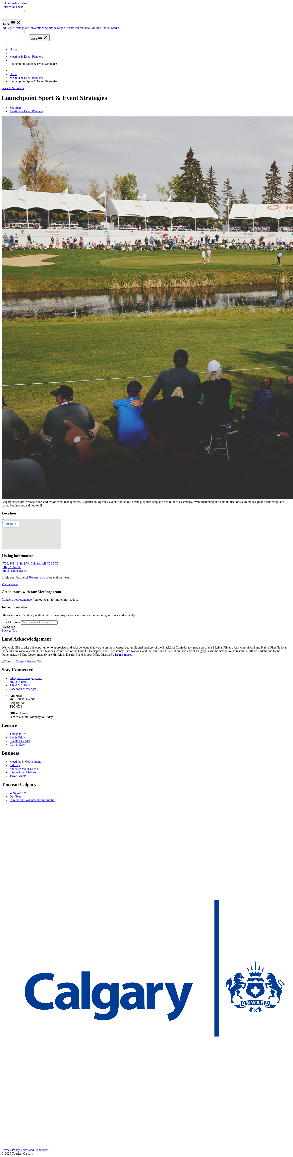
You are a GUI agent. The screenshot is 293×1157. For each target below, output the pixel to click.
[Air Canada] (11, 1069)
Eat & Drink (17, 737)
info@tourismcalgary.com (26, 678)
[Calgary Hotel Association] (146, 898)
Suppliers (15, 107)
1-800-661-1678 (20, 685)
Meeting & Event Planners (26, 56)
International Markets (88, 28)
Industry (7, 28)
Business (17, 7)
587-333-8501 (19, 681)
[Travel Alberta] (19, 1052)
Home (13, 49)
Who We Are (18, 793)
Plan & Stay (17, 744)
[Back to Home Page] (14, 661)
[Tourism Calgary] (15, 17)
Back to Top (9, 630)
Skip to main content (15, 3)
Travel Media (110, 28)
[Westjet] (146, 1146)
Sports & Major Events (59, 28)
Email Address (11, 622)
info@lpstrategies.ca (14, 570)
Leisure (7, 7)
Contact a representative (17, 599)
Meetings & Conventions (28, 28)
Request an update (40, 577)
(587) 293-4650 (11, 567)
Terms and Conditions (34, 1150)
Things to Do (18, 733)
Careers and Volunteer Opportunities (32, 800)
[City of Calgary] (146, 1035)
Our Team (16, 796)
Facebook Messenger (23, 689)
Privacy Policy (11, 1150)
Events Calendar (20, 741)
